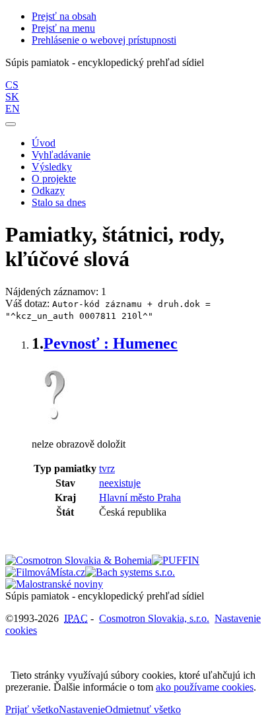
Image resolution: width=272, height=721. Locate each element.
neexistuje (120, 483)
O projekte (54, 178)
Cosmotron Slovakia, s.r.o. (154, 618)
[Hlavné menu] (10, 124)
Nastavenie (82, 709)
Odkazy (48, 190)
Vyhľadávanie (61, 154)
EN (12, 108)
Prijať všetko (32, 709)
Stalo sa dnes (59, 202)
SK (12, 96)
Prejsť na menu (63, 28)
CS (11, 84)
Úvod (43, 143)
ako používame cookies (205, 687)
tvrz (107, 468)
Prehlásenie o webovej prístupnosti (104, 40)
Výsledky (52, 166)
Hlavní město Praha (140, 497)
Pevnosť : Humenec (111, 343)
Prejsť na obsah (64, 16)
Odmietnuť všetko (143, 709)
